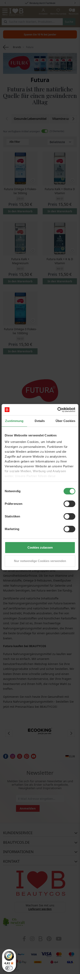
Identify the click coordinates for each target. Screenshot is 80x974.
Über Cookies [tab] (65, 421)
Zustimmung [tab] (14, 421)
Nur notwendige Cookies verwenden (40, 561)
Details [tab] (40, 421)
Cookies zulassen (40, 547)
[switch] (69, 504)
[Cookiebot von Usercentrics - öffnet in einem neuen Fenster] (57, 409)
